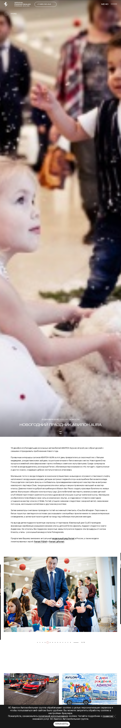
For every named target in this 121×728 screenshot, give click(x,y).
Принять (61, 724)
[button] (8, 643)
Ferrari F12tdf (40, 541)
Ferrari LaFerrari (56, 541)
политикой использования (53, 716)
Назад (13, 13)
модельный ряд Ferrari (63, 538)
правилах (108, 716)
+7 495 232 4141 (44, 4)
